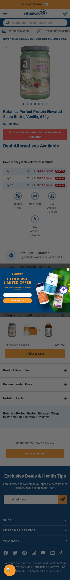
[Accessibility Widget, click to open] (63, 290)
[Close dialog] (68, 270)
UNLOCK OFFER (17, 301)
